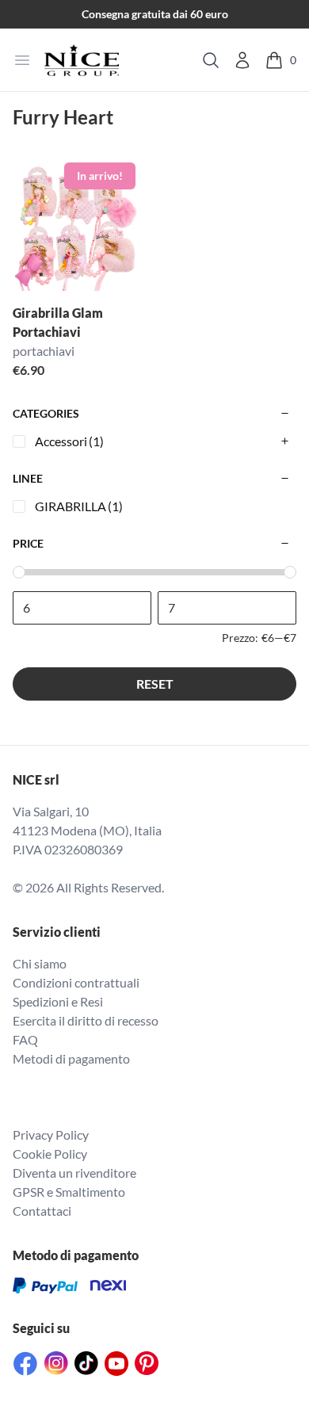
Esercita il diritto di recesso (85, 1020)
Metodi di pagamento (71, 1058)
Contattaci (42, 1210)
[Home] (81, 60)
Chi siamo (40, 963)
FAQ (25, 1039)
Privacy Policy (51, 1134)
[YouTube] (116, 1363)
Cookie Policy (50, 1153)
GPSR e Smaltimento (69, 1191)
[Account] (242, 60)
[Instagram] (56, 1363)
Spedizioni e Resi (58, 1001)
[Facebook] (25, 1363)
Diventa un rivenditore (74, 1172)
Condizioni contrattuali (76, 982)
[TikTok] (86, 1363)
